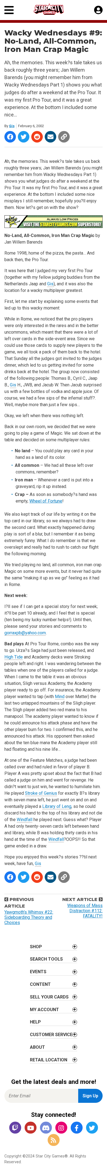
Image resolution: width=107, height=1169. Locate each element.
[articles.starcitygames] (53, 1140)
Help (35, 1022)
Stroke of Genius (41, 793)
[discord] (46, 1128)
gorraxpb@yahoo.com (25, 632)
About (37, 1047)
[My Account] (98, 10)
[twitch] (15, 1128)
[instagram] (61, 1128)
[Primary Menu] (9, 10)
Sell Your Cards (49, 997)
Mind (59, 696)
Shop (36, 946)
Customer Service (51, 1034)
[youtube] (30, 1128)
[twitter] (92, 1128)
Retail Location (48, 1059)
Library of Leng (56, 806)
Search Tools (46, 959)
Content (40, 984)
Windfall (24, 819)
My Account (44, 1009)
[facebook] (76, 1128)
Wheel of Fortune (45, 501)
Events (38, 971)
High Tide (13, 657)
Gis (12, 126)
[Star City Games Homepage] (54, 9)
